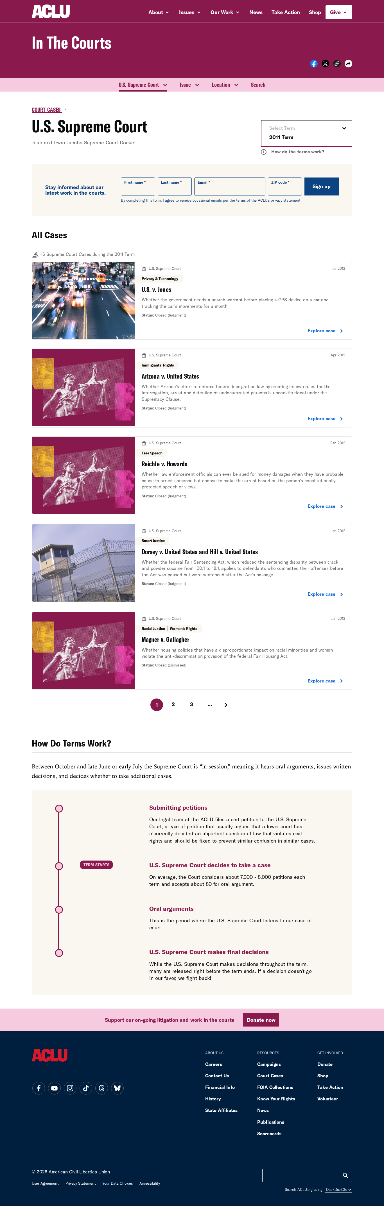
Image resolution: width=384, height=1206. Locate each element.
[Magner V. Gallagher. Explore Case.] (192, 651)
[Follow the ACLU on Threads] (101, 1088)
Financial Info (220, 1087)
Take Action (286, 12)
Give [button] (336, 12)
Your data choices (117, 1183)
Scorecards (269, 1133)
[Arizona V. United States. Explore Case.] (192, 388)
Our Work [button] (223, 12)
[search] (345, 1175)
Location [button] (221, 84)
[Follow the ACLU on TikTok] (85, 1088)
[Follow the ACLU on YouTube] (54, 1088)
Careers (213, 1064)
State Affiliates (221, 1110)
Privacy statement (80, 1183)
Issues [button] (187, 12)
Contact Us (217, 1075)
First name (133, 182)
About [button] (156, 12)
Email (202, 182)
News (256, 12)
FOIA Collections (275, 1087)
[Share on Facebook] (314, 65)
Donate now (261, 1020)
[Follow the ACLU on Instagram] (70, 1088)
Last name (170, 182)
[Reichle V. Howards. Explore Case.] (192, 476)
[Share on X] (325, 65)
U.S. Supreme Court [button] (139, 84)
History (213, 1098)
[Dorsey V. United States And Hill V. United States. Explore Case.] (192, 563)
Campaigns (269, 1064)
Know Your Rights (276, 1098)
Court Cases (47, 109)
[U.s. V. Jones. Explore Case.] (192, 301)
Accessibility (149, 1183)
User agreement (45, 1183)
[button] (337, 64)
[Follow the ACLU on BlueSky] (117, 1088)
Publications (270, 1122)
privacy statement (286, 200)
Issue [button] (185, 84)
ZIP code (279, 182)
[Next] (227, 705)
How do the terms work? (293, 151)
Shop (315, 12)
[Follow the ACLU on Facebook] (38, 1088)
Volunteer (327, 1098)
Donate (325, 1064)
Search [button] (258, 84)
